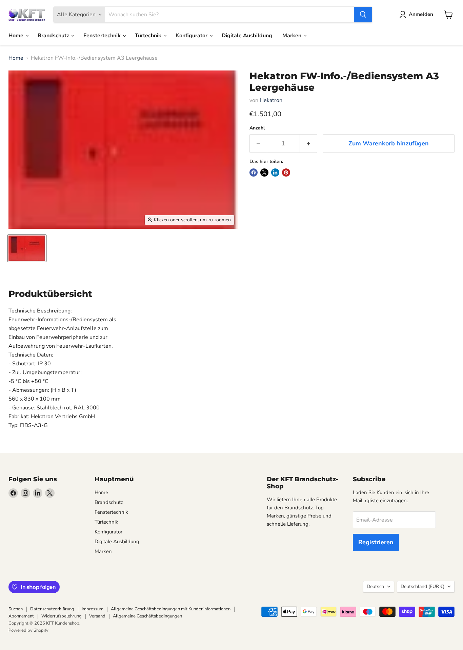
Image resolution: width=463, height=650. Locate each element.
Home (16, 35)
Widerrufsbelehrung (61, 616)
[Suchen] (363, 14)
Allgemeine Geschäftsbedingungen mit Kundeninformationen (170, 609)
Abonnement (21, 616)
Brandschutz (54, 35)
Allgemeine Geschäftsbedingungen (147, 616)
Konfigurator (192, 35)
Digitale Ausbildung (247, 35)
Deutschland (422, 586)
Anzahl (257, 128)
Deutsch (375, 586)
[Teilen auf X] (264, 172)
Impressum (92, 609)
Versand (97, 616)
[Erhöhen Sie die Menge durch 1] (308, 143)
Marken (292, 35)
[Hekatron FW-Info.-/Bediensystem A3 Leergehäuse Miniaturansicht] (27, 248)
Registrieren (376, 542)
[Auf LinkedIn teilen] (275, 172)
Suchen (15, 609)
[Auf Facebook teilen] (253, 172)
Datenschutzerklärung (52, 609)
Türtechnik (149, 35)
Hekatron (271, 100)
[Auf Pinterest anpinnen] (286, 172)
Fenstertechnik (102, 35)
